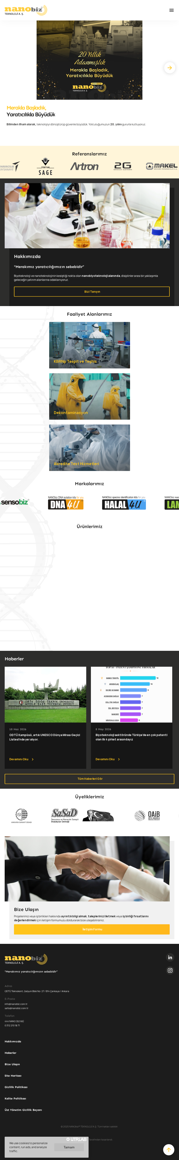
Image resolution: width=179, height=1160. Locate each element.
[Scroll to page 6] (98, 647)
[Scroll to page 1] (70, 647)
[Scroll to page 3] (81, 647)
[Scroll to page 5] (92, 647)
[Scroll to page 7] (103, 647)
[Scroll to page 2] (75, 647)
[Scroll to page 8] (109, 647)
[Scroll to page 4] (87, 647)
